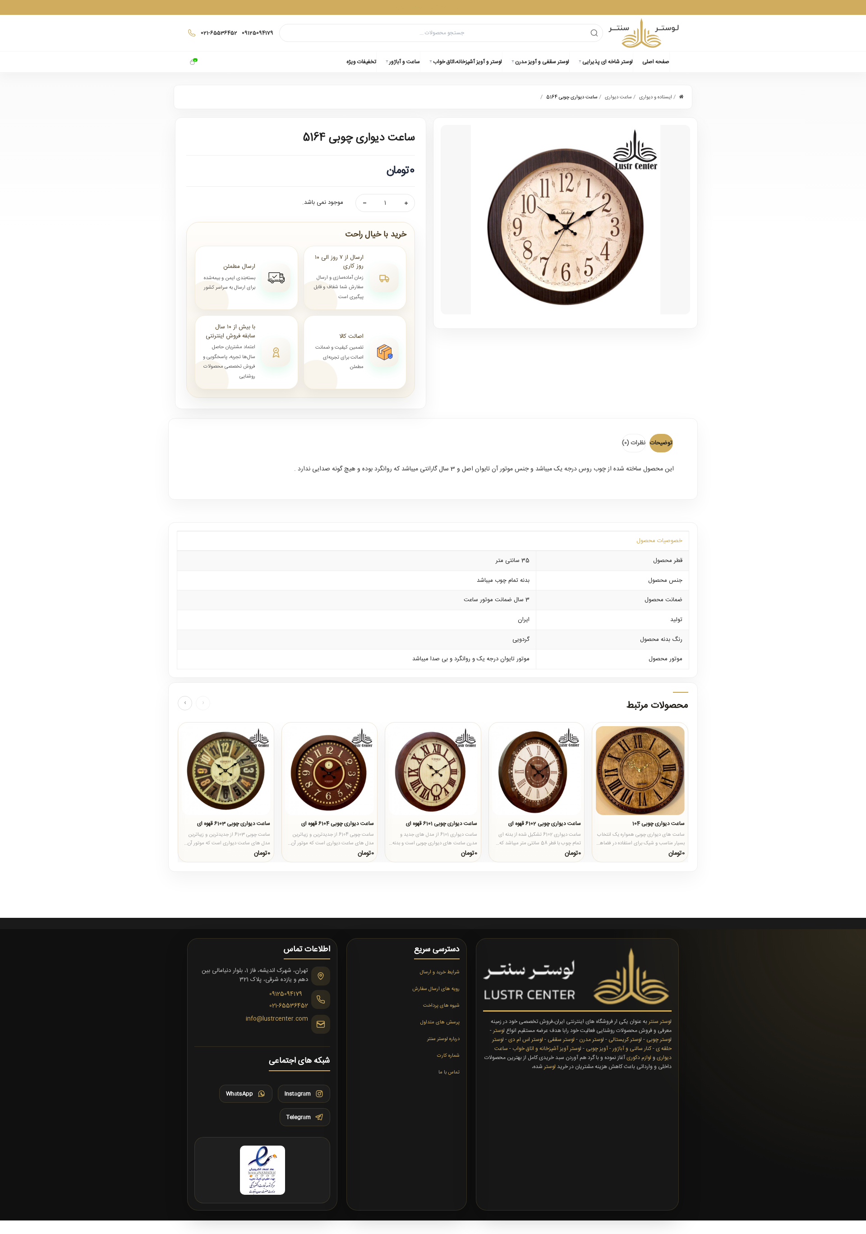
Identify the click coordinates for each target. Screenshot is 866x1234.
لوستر (499, 1030)
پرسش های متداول (440, 1022)
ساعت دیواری (618, 97)
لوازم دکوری (638, 1057)
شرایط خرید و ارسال (440, 972)
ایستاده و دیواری (655, 97)
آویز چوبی (597, 1048)
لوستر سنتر (660, 1021)
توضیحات (661, 443)
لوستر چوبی (659, 1039)
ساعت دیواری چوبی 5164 (572, 97)
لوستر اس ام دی (525, 1039)
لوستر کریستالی (625, 1039)
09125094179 (285, 994)
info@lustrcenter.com (277, 1019)
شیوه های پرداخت (441, 1006)
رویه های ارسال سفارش (436, 989)
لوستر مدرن (591, 1039)
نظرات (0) (633, 443)
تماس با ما (449, 1072)
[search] (594, 32)
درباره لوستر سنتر (443, 1039)
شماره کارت (448, 1056)
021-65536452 (288, 1006)
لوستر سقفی (561, 1039)
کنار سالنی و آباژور (632, 1048)
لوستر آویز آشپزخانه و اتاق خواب (546, 1048)
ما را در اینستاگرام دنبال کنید (433, 7)
